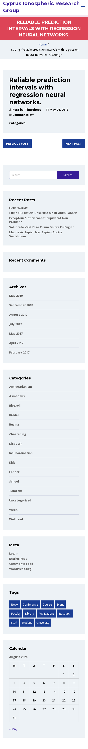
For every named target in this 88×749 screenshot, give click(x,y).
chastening (17, 434)
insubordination (21, 453)
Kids (12, 462)
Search (67, 175)
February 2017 (19, 352)
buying (14, 424)
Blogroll (14, 405)
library (29, 613)
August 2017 (18, 314)
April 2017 (16, 343)
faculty (15, 613)
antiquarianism (20, 386)
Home (42, 44)
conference (30, 604)
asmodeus (17, 396)
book (14, 604)
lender (14, 472)
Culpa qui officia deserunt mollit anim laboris (43, 213)
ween (13, 510)
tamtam (15, 491)
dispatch (15, 443)
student (27, 623)
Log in (13, 553)
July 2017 (15, 324)
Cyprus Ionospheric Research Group (41, 6)
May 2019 (16, 296)
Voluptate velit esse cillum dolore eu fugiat (41, 227)
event (60, 604)
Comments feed (21, 564)
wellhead (16, 519)
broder (14, 415)
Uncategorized (20, 500)
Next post (73, 143)
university (42, 623)
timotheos (33, 110)
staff (14, 623)
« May (13, 729)
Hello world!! (18, 208)
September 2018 (21, 305)
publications (46, 613)
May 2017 (16, 333)
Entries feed (18, 559)
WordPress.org (20, 569)
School (14, 481)
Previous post (17, 143)
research (65, 613)
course (47, 604)
